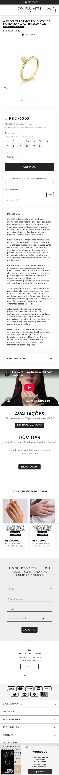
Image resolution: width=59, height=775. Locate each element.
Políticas (8, 711)
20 (8, 146)
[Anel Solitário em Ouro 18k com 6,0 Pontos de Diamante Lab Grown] (15, 511)
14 (14, 141)
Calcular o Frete (11, 189)
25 (40, 146)
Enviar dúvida (29, 466)
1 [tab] (22, 100)
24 (34, 146)
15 (21, 141)
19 (47, 141)
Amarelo (11, 156)
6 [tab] (37, 100)
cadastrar (29, 629)
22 (21, 146)
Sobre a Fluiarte (12, 703)
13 (8, 141)
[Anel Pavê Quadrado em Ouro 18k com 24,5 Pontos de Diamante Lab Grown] (42, 511)
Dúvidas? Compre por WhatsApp (29, 178)
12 (11, 128)
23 (27, 146)
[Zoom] (29, 68)
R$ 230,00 (20, 128)
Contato (8, 735)
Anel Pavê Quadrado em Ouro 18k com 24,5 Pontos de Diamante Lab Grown (42, 528)
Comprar (29, 167)
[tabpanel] (29, 69)
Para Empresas (11, 719)
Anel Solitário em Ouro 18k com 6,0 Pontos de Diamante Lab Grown (15, 528)
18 (40, 141)
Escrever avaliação (29, 425)
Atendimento (11, 727)
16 (27, 141)
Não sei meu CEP (12, 200)
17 (34, 141)
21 (14, 146)
